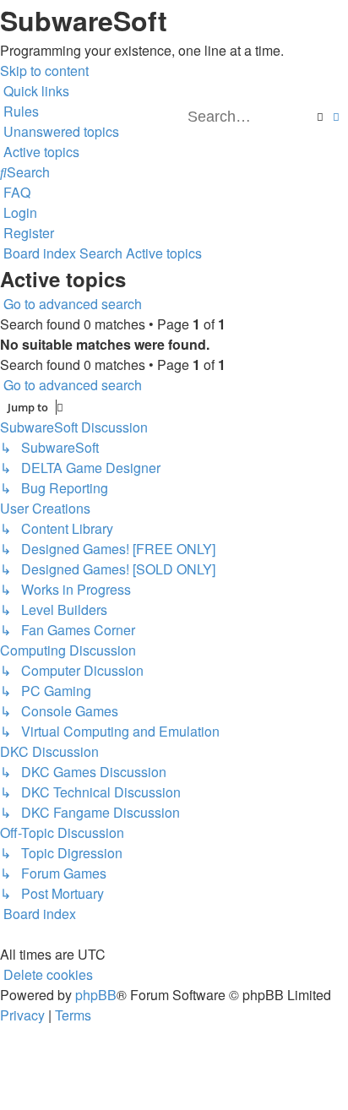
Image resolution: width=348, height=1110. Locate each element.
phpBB (96, 994)
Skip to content (44, 70)
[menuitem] (19, 111)
